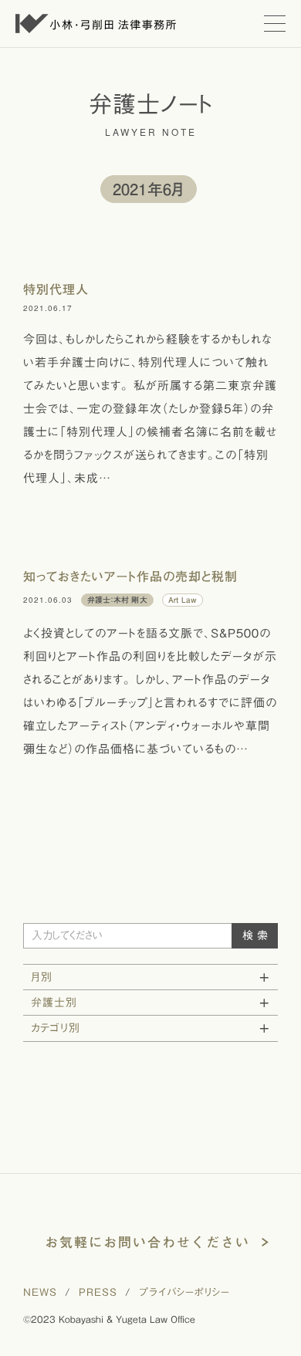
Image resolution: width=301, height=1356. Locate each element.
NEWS (40, 1292)
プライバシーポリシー (184, 1292)
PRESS (98, 1292)
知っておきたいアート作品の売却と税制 (130, 576)
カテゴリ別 (55, 1028)
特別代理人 (56, 289)
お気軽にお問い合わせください (147, 1242)
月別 (41, 977)
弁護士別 (54, 1002)
